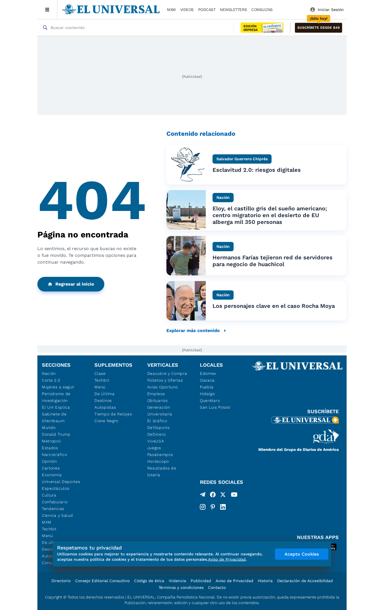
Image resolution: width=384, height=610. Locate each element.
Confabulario (54, 502)
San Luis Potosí (215, 407)
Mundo (49, 427)
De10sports (158, 427)
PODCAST (207, 9)
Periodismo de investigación (56, 397)
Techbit (49, 529)
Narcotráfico (54, 454)
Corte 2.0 (51, 380)
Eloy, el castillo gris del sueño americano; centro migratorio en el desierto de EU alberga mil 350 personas (270, 215)
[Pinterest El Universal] (213, 507)
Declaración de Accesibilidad (305, 580)
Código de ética (149, 580)
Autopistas (105, 407)
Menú (47, 535)
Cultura (49, 495)
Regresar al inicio (74, 284)
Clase (100, 373)
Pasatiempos (160, 454)
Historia (265, 580)
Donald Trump (56, 434)
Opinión (49, 461)
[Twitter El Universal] (223, 496)
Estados (50, 448)
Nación (49, 373)
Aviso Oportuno (162, 387)
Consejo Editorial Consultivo (102, 580)
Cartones (51, 468)
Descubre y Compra (167, 373)
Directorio (61, 580)
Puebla (207, 387)
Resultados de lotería (161, 471)
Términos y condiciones (181, 587)
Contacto (217, 587)
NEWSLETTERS (233, 9)
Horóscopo (158, 461)
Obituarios (157, 400)
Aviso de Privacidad (234, 580)
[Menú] (47, 9)
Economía (52, 475)
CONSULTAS (262, 9)
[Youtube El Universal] (234, 496)
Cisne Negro (106, 420)
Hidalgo (207, 393)
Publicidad (201, 580)
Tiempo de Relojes (113, 414)
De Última (104, 393)
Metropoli (51, 441)
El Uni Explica (56, 407)
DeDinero (156, 434)
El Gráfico (157, 420)
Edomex (208, 373)
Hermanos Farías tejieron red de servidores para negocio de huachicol (273, 261)
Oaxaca (207, 380)
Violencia (177, 580)
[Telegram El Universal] (202, 496)
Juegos (154, 448)
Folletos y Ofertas (165, 380)
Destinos (103, 400)
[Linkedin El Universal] (223, 507)
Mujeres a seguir (58, 387)
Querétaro (210, 400)
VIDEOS (187, 9)
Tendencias (53, 508)
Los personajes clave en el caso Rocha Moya (274, 305)
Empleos (156, 393)
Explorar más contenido (193, 330)
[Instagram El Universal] (202, 507)
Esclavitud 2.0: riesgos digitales (257, 169)
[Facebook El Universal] (213, 496)
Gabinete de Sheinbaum (54, 417)
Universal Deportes (61, 481)
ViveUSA (155, 441)
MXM (171, 9)
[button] (318, 28)
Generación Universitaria (159, 410)
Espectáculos (55, 488)
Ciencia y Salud (57, 515)
